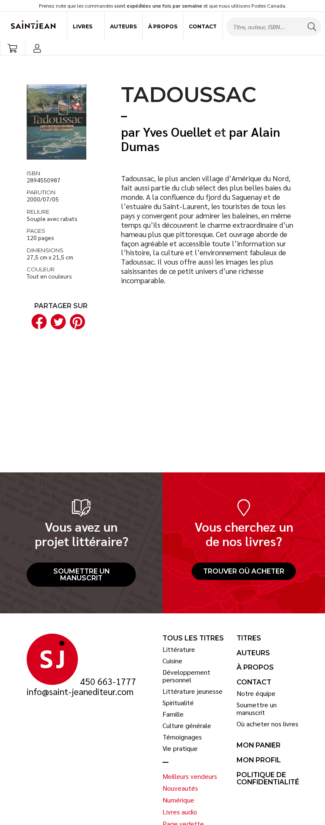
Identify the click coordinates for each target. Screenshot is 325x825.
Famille (173, 714)
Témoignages (182, 737)
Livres (82, 26)
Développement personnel (186, 675)
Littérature (178, 649)
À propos (162, 26)
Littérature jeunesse (192, 691)
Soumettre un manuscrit (81, 574)
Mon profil (259, 760)
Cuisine (172, 661)
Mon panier (259, 745)
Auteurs (123, 26)
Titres (249, 638)
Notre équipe (256, 693)
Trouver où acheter (243, 571)
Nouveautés (180, 788)
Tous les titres (193, 638)
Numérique (178, 800)
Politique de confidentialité (268, 778)
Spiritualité (178, 702)
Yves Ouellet (177, 131)
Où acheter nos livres (267, 724)
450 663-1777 (108, 681)
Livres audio (179, 812)
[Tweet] (56, 321)
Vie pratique (180, 748)
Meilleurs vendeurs (189, 776)
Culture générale (186, 725)
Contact (203, 26)
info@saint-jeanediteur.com (80, 692)
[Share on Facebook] (37, 321)
